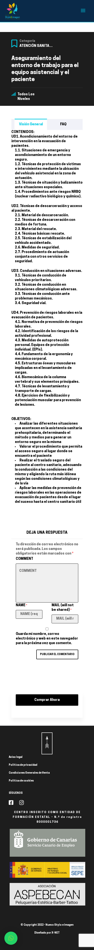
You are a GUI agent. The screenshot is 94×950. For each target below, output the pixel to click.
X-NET (56, 933)
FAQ (63, 124)
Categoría (27, 41)
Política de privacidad (23, 765)
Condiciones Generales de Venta (29, 773)
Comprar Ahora (47, 700)
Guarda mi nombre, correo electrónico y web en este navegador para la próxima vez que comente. (47, 638)
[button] (10, 938)
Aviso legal (16, 757)
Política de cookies (21, 781)
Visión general (31, 124)
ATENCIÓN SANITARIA (37, 46)
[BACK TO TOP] (47, 743)
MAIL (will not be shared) (63, 608)
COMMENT (24, 559)
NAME (21, 605)
